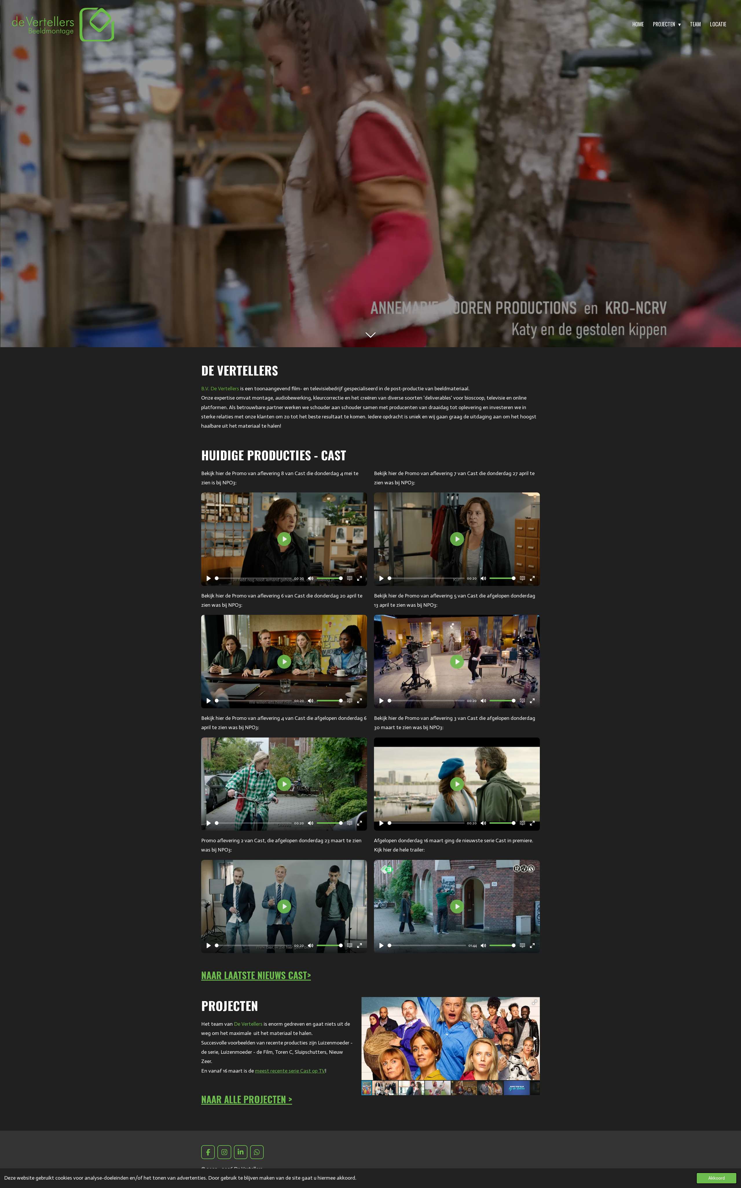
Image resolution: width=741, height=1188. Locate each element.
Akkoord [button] (716, 1178)
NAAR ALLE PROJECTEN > (246, 1099)
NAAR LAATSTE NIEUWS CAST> (256, 975)
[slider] (253, 578)
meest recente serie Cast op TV (290, 1071)
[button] (534, 1002)
